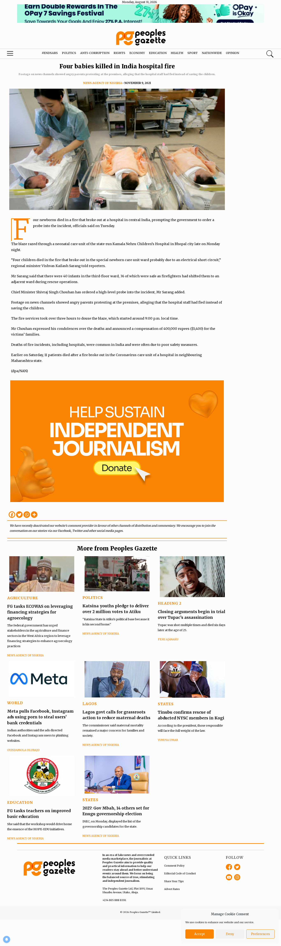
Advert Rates (172, 889)
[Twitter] (19, 514)
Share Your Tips (174, 881)
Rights (119, 53)
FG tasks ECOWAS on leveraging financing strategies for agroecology (40, 612)
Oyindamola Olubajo (23, 750)
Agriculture (22, 598)
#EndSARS (50, 53)
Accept (199, 934)
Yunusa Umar (168, 740)
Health (177, 53)
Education (158, 53)
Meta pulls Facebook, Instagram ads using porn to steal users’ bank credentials (40, 717)
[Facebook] (12, 514)
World (15, 703)
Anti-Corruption (94, 53)
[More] (34, 514)
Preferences (260, 934)
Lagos (89, 703)
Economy (137, 53)
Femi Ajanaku (168, 639)
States (166, 704)
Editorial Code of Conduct (180, 873)
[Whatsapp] (26, 514)
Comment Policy (174, 865)
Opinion (232, 53)
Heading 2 (169, 603)
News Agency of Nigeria (102, 83)
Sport (192, 53)
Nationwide (212, 53)
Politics (69, 53)
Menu (15, 54)
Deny (230, 934)
